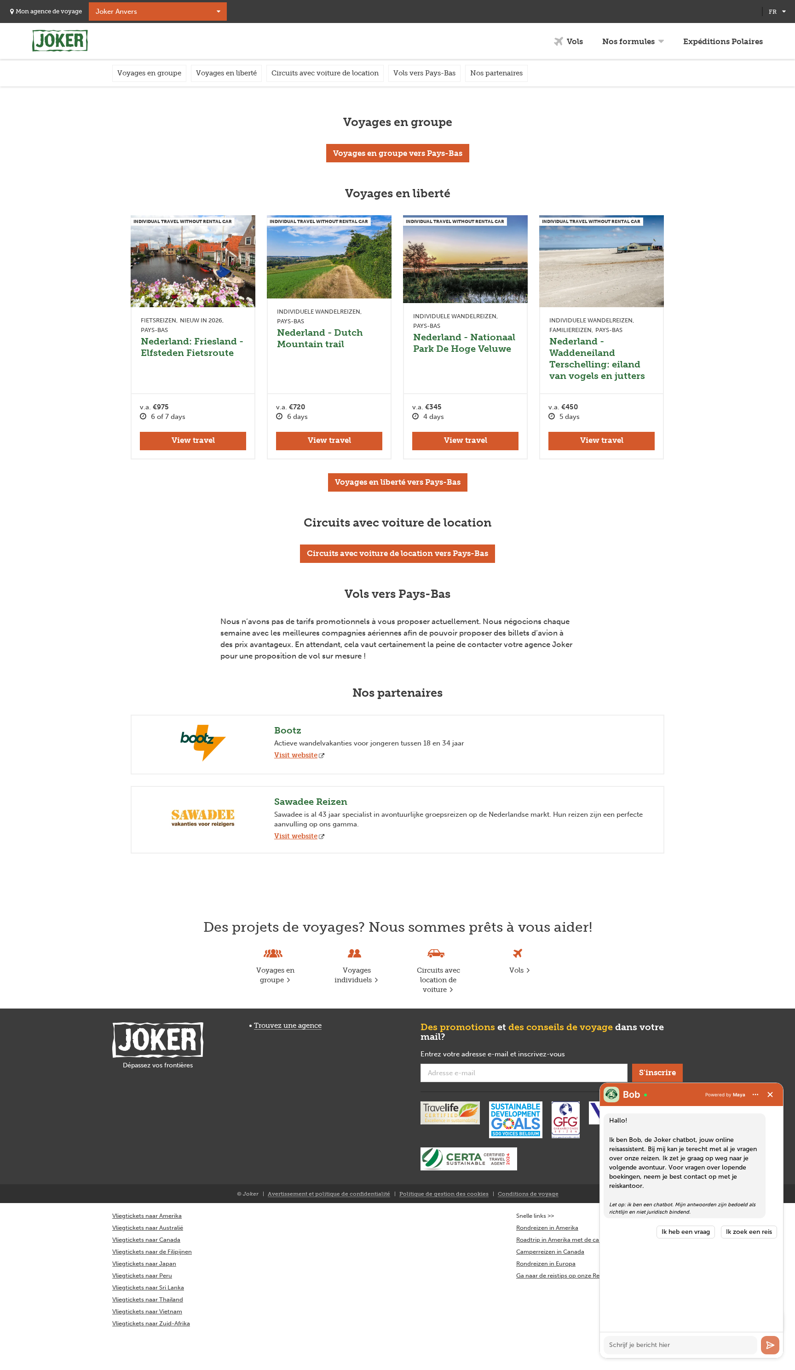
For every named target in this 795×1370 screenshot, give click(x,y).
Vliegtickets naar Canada (146, 1239)
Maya (739, 1094)
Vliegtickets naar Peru (142, 1275)
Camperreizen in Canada (550, 1251)
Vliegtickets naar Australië (147, 1227)
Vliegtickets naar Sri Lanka (148, 1287)
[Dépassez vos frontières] (157, 1040)
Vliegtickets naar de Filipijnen (152, 1251)
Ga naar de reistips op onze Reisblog (566, 1275)
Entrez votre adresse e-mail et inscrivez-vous (507, 1054)
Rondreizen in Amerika (547, 1227)
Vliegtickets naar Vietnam (147, 1311)
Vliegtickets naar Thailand (147, 1299)
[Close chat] (770, 1094)
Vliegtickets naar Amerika (147, 1215)
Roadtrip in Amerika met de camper (565, 1239)
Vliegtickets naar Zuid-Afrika (151, 1323)
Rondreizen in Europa (546, 1263)
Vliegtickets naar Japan (144, 1263)
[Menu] (755, 1094)
